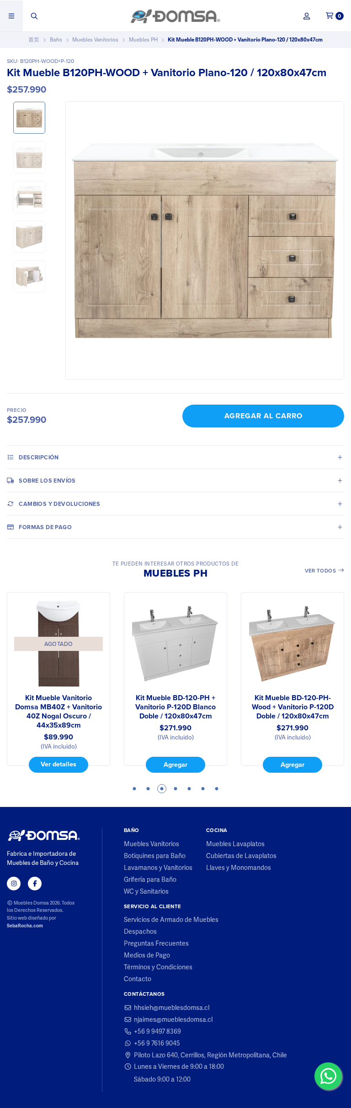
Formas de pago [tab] (45, 527)
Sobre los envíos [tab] (47, 480)
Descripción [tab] (38, 457)
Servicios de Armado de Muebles (171, 919)
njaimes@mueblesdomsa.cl (173, 1019)
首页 (33, 39)
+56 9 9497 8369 (157, 1031)
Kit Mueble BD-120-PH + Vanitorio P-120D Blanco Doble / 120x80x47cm (175, 707)
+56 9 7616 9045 (157, 1043)
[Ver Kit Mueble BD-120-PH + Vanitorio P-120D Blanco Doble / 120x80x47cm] (175, 643)
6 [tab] (202, 788)
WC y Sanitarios (146, 891)
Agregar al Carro (263, 416)
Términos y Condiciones (158, 967)
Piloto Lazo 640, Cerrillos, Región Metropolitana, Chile (210, 1055)
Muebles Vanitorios (95, 39)
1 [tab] (134, 788)
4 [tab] (175, 788)
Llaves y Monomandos (238, 867)
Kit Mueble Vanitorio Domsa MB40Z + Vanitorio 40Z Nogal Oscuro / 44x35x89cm (58, 711)
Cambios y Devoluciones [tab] (59, 503)
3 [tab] (161, 788)
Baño (56, 39)
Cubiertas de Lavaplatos (241, 856)
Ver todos (321, 571)
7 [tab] (216, 788)
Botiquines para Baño (155, 856)
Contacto (137, 979)
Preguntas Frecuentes (156, 943)
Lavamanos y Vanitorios (158, 867)
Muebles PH (143, 39)
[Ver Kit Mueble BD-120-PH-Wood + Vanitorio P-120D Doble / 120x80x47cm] (292, 643)
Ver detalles (58, 764)
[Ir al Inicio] (175, 16)
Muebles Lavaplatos (235, 844)
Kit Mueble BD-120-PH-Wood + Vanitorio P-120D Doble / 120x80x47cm (293, 707)
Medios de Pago (147, 955)
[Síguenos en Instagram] (14, 883)
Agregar (175, 764)
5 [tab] (189, 788)
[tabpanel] (58, 682)
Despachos (140, 931)
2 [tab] (148, 788)
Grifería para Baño (150, 879)
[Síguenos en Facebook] (35, 883)
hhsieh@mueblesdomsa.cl (171, 1007)
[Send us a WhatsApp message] (328, 1076)
